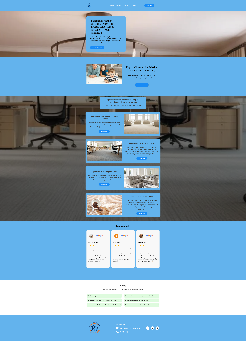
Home (112, 5)
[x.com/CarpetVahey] (152, 328)
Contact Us (127, 5)
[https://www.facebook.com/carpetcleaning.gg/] (147, 328)
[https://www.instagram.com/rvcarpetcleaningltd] (157, 328)
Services (118, 5)
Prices (134, 5)
